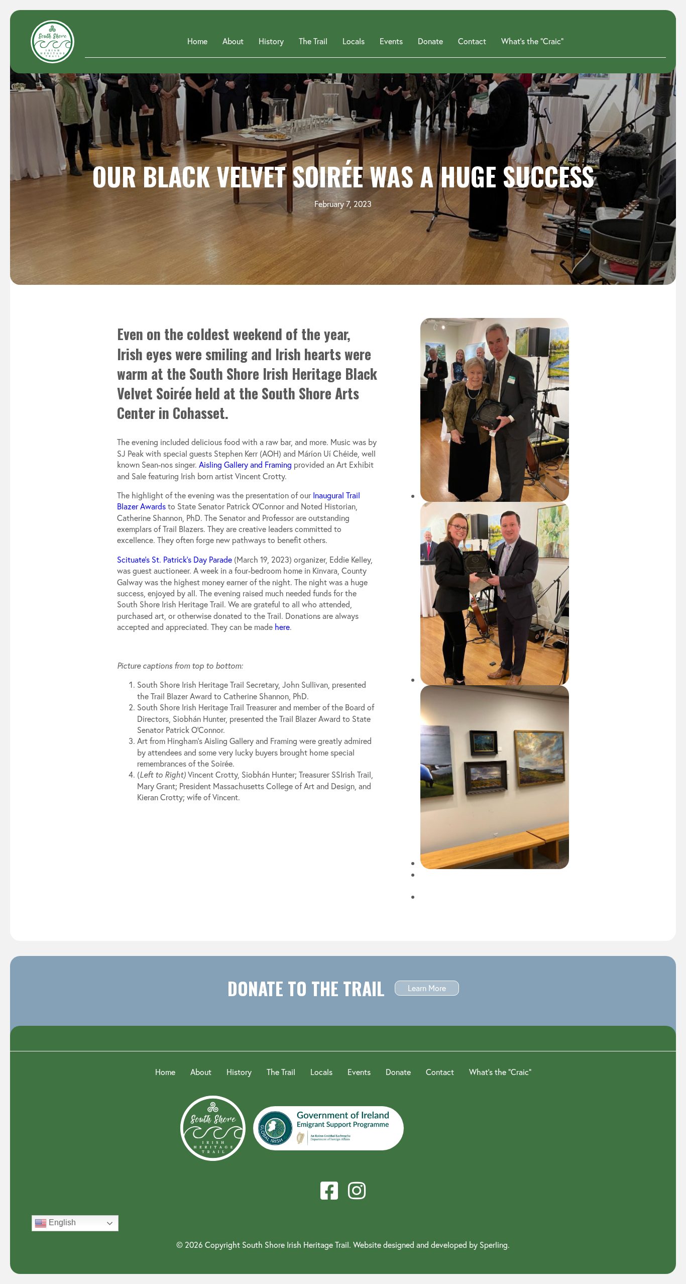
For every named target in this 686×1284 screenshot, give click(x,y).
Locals (353, 41)
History (271, 41)
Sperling (494, 1244)
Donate (430, 41)
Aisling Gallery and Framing (245, 464)
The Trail (313, 41)
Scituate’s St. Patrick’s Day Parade (174, 559)
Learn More (427, 988)
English (61, 1222)
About (233, 41)
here (282, 626)
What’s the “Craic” (532, 41)
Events (391, 41)
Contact (472, 41)
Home (197, 41)
